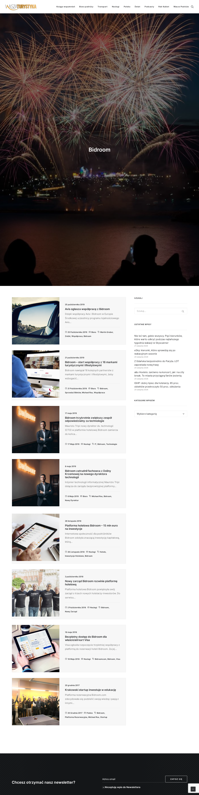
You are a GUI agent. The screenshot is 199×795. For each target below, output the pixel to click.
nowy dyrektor (72, 500)
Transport (102, 6)
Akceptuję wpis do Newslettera (122, 787)
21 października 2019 (77, 388)
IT (95, 444)
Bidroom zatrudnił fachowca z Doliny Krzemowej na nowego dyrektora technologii (88, 474)
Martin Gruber (106, 332)
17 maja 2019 (73, 444)
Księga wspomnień (65, 6)
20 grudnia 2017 (75, 713)
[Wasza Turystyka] (21, 7)
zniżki (67, 336)
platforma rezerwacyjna (76, 717)
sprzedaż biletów (73, 392)
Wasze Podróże (181, 6)
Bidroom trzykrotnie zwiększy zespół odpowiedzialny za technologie (88, 419)
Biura (93, 332)
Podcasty (149, 6)
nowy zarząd (71, 611)
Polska (127, 6)
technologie (111, 444)
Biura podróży (86, 6)
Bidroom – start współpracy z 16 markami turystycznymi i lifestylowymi (91, 364)
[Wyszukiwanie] (192, 6)
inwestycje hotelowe (74, 556)
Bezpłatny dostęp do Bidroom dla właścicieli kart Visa (86, 638)
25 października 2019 (77, 332)
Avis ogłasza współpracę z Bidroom (87, 309)
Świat (137, 6)
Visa (118, 659)
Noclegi (115, 6)
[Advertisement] (160, 448)
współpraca (77, 336)
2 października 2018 (77, 607)
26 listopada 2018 (76, 552)
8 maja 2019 (73, 496)
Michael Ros (87, 392)
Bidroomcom (100, 659)
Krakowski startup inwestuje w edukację (90, 689)
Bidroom (87, 336)
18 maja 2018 (74, 659)
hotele (103, 552)
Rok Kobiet (163, 6)
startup (103, 717)
